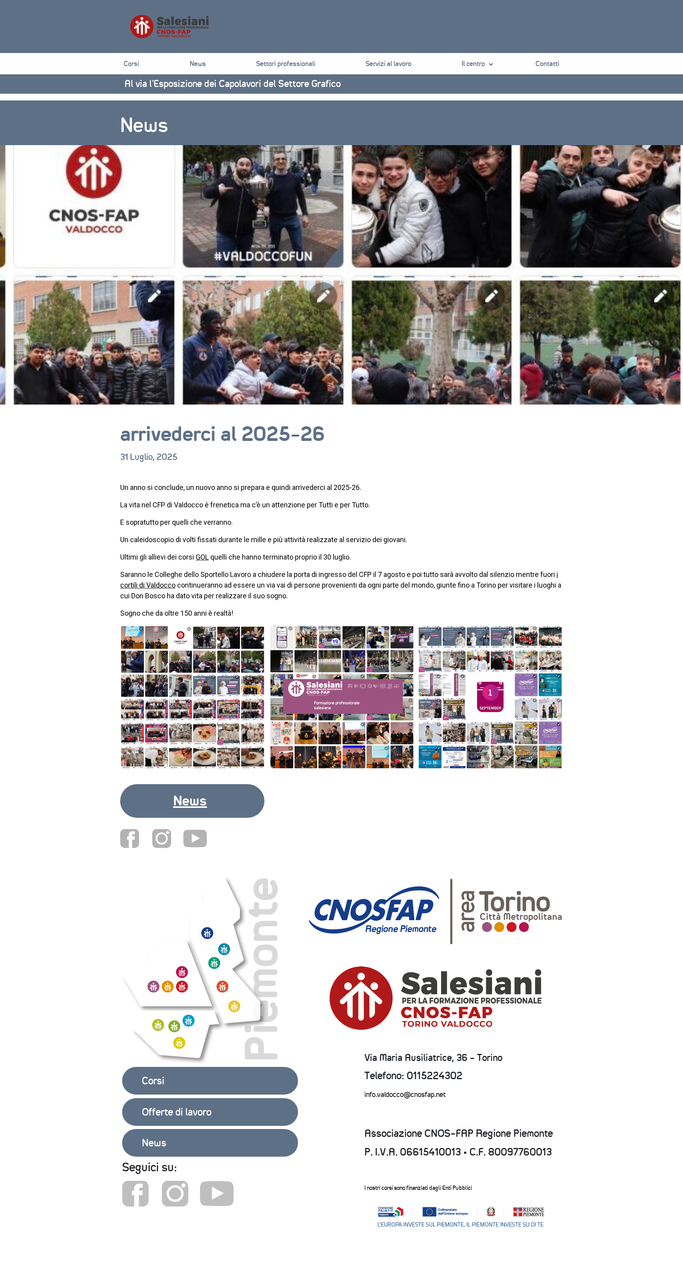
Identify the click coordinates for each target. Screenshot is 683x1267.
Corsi (131, 63)
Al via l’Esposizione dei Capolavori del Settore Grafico (233, 83)
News (198, 63)
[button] (192, 801)
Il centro (473, 63)
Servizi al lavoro (388, 63)
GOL (202, 557)
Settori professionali (285, 63)
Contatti (547, 63)
